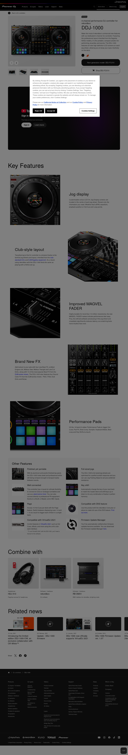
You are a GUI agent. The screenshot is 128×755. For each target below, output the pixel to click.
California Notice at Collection (55, 102)
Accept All (51, 111)
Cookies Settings (88, 111)
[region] (65, 96)
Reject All (38, 111)
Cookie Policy (77, 102)
